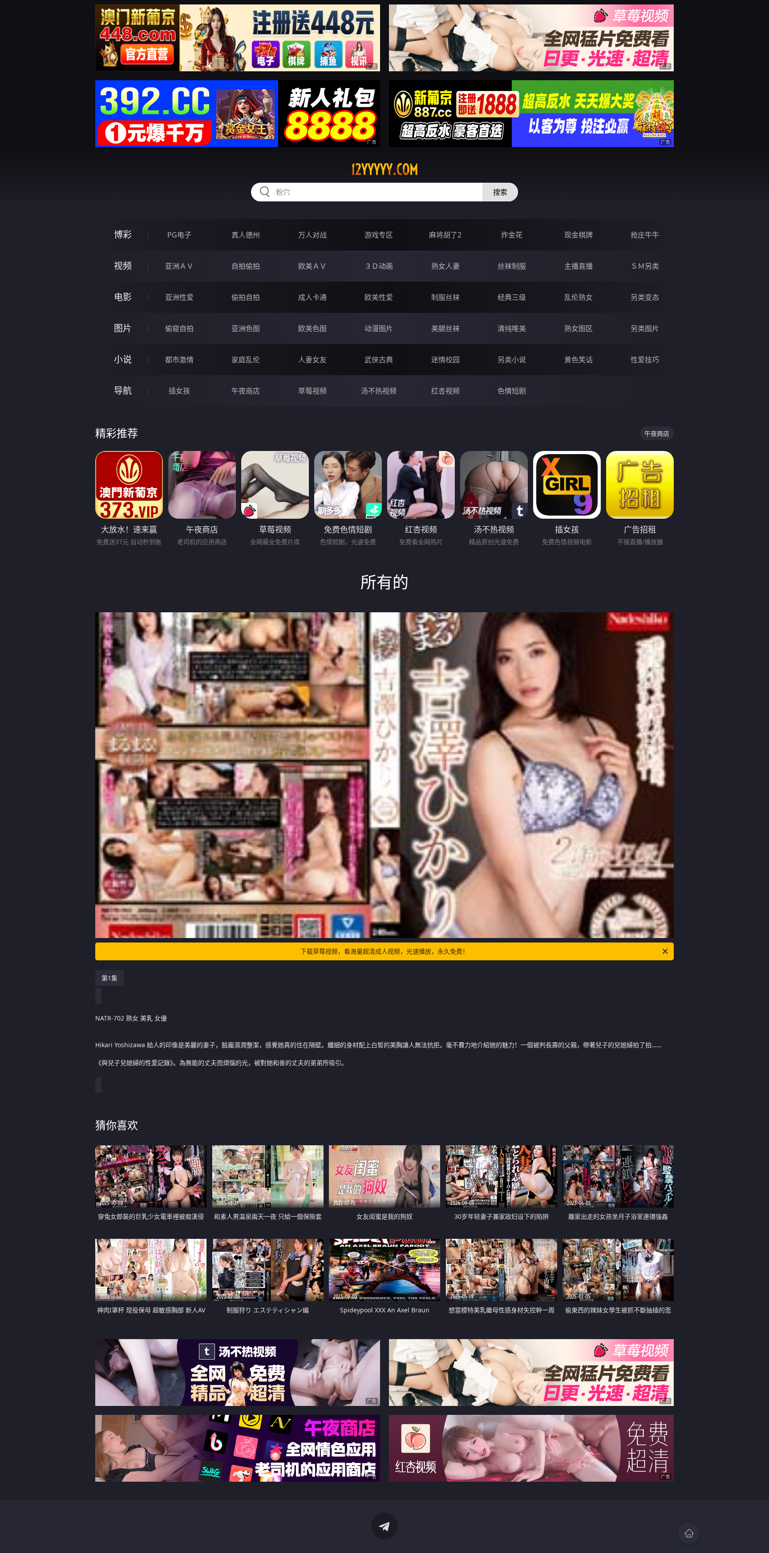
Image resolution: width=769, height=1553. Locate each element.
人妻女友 (312, 360)
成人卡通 (312, 297)
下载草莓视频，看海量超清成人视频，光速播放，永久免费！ (384, 951)
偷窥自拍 (179, 328)
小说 (123, 359)
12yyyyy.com (384, 169)
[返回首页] (689, 1533)
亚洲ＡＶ (179, 266)
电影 (123, 297)
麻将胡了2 (445, 235)
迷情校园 (445, 360)
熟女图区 (578, 328)
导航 (123, 391)
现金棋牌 (578, 235)
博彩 (123, 235)
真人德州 (245, 235)
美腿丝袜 (445, 328)
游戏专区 (378, 235)
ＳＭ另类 (645, 266)
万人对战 (312, 235)
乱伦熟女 (578, 297)
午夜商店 (245, 391)
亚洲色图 (245, 328)
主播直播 (578, 266)
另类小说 (512, 360)
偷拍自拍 (245, 297)
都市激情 (179, 360)
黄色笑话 (578, 360)
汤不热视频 (379, 391)
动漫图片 (378, 328)
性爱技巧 (645, 360)
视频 (123, 266)
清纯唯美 (512, 328)
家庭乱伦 (245, 360)
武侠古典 (378, 360)
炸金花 (511, 235)
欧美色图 (312, 328)
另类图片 (645, 328)
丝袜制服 (512, 266)
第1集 (109, 978)
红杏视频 (445, 391)
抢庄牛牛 (645, 235)
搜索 (500, 192)
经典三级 (512, 297)
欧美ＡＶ (312, 266)
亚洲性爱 (179, 297)
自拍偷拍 (245, 266)
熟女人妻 (445, 266)
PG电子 (179, 235)
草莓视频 (312, 391)
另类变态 (645, 297)
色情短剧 (512, 391)
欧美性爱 (378, 297)
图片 (123, 328)
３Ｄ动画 (378, 266)
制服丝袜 (445, 297)
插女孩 (179, 391)
